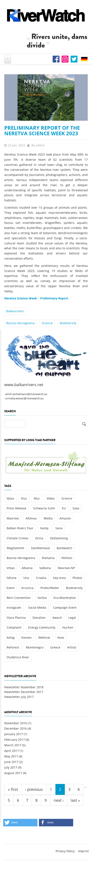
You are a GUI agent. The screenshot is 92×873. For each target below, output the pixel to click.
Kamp (44, 528)
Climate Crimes (17, 538)
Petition (66, 558)
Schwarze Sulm (44, 508)
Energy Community (41, 627)
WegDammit (15, 548)
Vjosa (10, 498)
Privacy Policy (65, 851)
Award (57, 618)
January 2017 (13, 734)
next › (59, 800)
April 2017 (11, 751)
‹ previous (34, 789)
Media (48, 518)
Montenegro (34, 647)
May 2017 (11, 756)
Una (26, 578)
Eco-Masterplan (64, 598)
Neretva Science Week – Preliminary (31, 298)
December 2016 (15, 728)
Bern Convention (19, 598)
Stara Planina (16, 618)
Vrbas (11, 568)
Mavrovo (13, 518)
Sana (58, 528)
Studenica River (18, 657)
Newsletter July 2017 (19, 697)
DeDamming (59, 538)
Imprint (83, 851)
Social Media (37, 607)
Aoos (60, 637)
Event (11, 588)
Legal (72, 618)
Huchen (67, 627)
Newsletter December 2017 (23, 692)
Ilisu (24, 498)
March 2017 (12, 745)
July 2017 (10, 767)
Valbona (45, 568)
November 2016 (15, 723)
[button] (20, 822)
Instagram (14, 607)
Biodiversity (68, 323)
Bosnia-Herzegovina (20, 323)
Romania (48, 558)
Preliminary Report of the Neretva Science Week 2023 (42, 130)
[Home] (46, 15)
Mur (37, 498)
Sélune (11, 578)
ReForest (13, 647)
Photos (77, 578)
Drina (39, 538)
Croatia (41, 578)
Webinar (44, 637)
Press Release (16, 508)
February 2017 (14, 740)
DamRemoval (40, 548)
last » (75, 800)
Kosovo (26, 637)
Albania (27, 568)
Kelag (11, 637)
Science (47, 323)
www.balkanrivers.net (23, 384)
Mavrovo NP (66, 568)
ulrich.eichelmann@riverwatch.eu (26, 394)
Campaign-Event (65, 607)
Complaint (14, 627)
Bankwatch (64, 548)
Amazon (65, 518)
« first (13, 789)
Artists (71, 647)
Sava (76, 508)
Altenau (31, 518)
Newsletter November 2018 (23, 687)
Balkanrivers (15, 311)
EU (64, 508)
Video (51, 498)
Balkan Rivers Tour (20, 528)
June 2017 (11, 762)
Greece (55, 647)
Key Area (59, 578)
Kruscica (27, 588)
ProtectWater (49, 588)
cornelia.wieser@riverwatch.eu (24, 398)
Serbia (42, 598)
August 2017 (13, 773)
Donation (39, 618)
